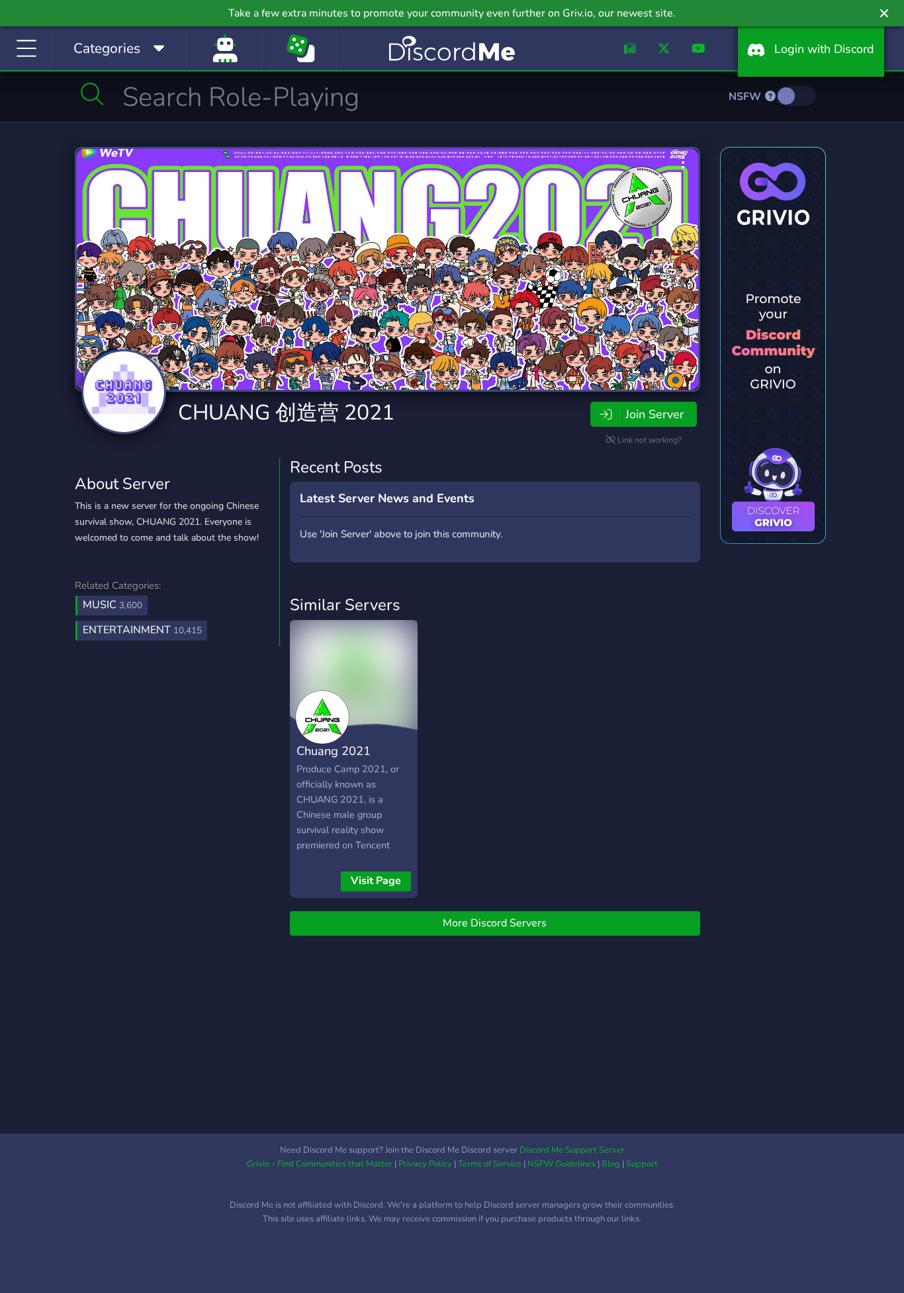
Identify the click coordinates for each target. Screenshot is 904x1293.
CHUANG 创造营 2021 (286, 412)
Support (642, 1164)
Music (112, 605)
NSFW (746, 96)
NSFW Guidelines (561, 1164)
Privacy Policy (425, 1164)
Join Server (654, 414)
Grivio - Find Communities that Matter (319, 1164)
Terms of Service (489, 1164)
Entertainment (142, 630)
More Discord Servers (495, 923)
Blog (611, 1164)
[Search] (92, 94)
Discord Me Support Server (572, 1150)
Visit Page (376, 880)
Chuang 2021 (333, 750)
